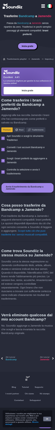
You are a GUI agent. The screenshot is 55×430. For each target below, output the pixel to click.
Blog (14, 387)
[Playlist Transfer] (13, 6)
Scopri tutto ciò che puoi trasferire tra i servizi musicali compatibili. (24, 232)
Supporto (39, 387)
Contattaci (19, 400)
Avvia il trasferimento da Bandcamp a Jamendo (24, 188)
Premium (7, 130)
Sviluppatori (35, 400)
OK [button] (47, 419)
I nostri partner (12, 394)
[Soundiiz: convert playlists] (27, 378)
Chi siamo (29, 394)
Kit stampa (45, 394)
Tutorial (25, 387)
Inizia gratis (27, 46)
